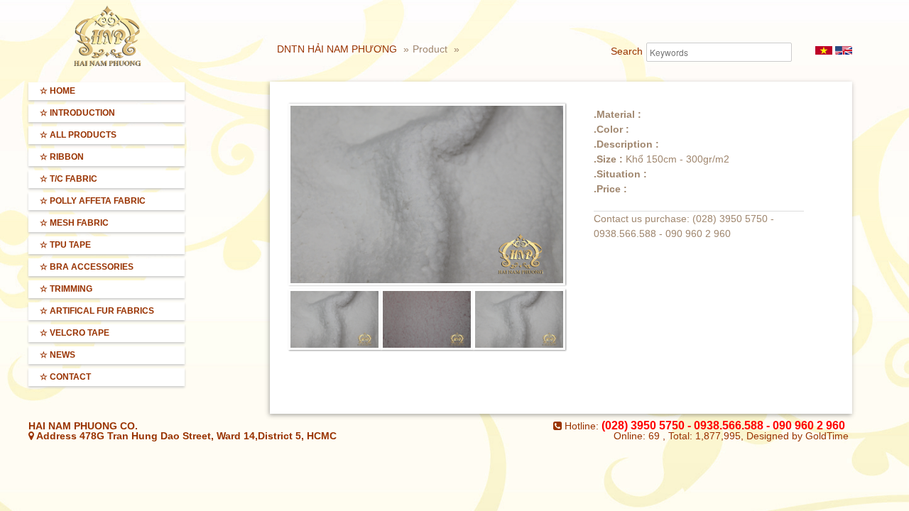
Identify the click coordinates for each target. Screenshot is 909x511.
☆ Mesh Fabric (74, 223)
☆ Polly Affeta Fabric (93, 201)
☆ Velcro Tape (74, 333)
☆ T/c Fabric (68, 179)
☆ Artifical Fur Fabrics (97, 311)
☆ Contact (65, 377)
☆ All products (78, 135)
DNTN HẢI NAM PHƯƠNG (337, 49)
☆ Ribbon (62, 157)
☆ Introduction (77, 113)
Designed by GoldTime (797, 435)
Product (431, 49)
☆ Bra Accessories (87, 267)
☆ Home (57, 91)
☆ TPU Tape (65, 245)
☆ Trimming (66, 289)
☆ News (57, 355)
